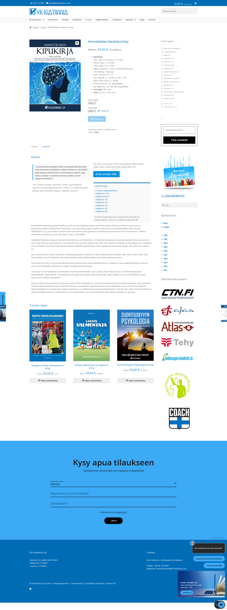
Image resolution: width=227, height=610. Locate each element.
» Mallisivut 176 (101, 202)
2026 (165, 235)
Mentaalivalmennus (171, 82)
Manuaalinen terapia (172, 78)
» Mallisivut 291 (101, 208)
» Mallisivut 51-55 (102, 193)
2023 (165, 247)
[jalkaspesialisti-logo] (179, 357)
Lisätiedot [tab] (46, 146)
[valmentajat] (179, 418)
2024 (165, 243)
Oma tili (152, 19)
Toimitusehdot (77, 583)
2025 (165, 239)
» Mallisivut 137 (101, 199)
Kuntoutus (77, 19)
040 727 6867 (39, 3)
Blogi (142, 19)
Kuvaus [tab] (34, 146)
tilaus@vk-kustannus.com (60, 3)
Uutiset (166, 227)
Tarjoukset (116, 19)
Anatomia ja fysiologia (172, 48)
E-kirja (167, 104)
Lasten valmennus (171, 72)
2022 (165, 251)
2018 (165, 266)
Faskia (167, 55)
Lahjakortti (168, 68)
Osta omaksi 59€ (106, 174)
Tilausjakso (92, 107)
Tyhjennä (105, 111)
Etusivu (36, 27)
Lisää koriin (98, 119)
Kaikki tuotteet (102, 19)
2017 (165, 270)
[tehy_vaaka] (179, 342)
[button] (77, 43)
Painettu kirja (170, 107)
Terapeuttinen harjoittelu (174, 92)
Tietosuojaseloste (60, 583)
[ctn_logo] (179, 294)
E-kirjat (88, 19)
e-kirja (43, 27)
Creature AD (110, 583)
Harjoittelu (168, 58)
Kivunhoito (168, 62)
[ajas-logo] (179, 310)
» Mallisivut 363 (101, 211)
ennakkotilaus (170, 52)
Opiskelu (129, 19)
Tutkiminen (169, 95)
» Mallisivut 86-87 (102, 196)
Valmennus (53, 19)
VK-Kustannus (35, 19)
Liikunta (65, 19)
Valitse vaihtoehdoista (49, 381)
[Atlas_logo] (179, 327)
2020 (165, 258)
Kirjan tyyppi (93, 100)
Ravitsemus (169, 85)
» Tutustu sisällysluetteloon (106, 190)
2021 (165, 255)
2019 (165, 262)
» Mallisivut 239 (101, 205)
